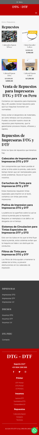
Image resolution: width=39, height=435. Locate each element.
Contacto (6, 340)
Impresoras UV (8, 302)
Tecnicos (19, 420)
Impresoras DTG (8, 295)
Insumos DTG (7, 315)
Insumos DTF (7, 319)
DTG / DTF (20, 7)
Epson (23, 414)
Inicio (4, 22)
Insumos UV (7, 322)
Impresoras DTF (8, 298)
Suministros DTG (19, 401)
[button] (34, 430)
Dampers (19, 417)
